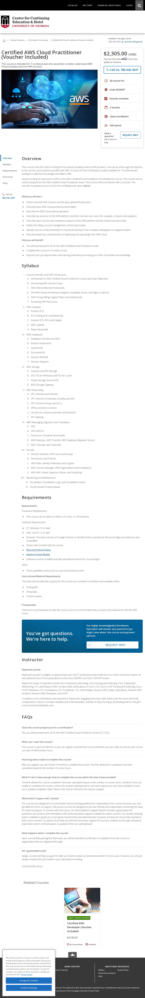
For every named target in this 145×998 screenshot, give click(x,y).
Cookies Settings (29, 988)
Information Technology (38, 40)
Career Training (60, 970)
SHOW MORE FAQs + (32, 866)
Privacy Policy (93, 991)
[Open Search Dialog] (139, 5)
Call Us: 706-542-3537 (122, 70)
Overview (7, 158)
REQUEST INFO (130, 135)
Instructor (8, 177)
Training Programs (17, 40)
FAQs (5, 183)
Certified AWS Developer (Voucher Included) (79, 927)
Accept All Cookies (29, 980)
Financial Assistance (107, 973)
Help (100, 976)
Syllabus (7, 164)
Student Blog (122, 970)
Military (101, 970)
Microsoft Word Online (38, 549)
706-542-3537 (8, 197)
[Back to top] (72, 965)
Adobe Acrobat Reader (38, 554)
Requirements (10, 170)
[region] (28, 972)
